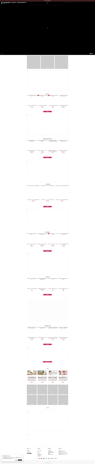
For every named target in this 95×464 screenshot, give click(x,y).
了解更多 (13, 458)
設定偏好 (16, 460)
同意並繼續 (19, 460)
